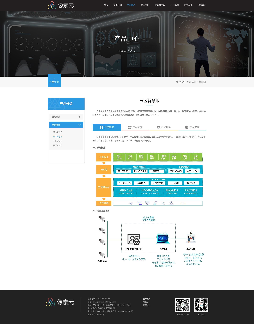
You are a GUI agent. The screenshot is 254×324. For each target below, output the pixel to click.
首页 (106, 5)
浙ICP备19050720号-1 (97, 311)
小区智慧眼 (57, 141)
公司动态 (174, 5)
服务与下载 (160, 5)
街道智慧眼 (57, 132)
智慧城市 (202, 82)
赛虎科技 (100, 314)
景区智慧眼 (57, 145)
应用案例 (145, 5)
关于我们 (117, 5)
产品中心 (131, 5)
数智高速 (56, 117)
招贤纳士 (188, 5)
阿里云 (146, 302)
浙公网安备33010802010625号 (120, 311)
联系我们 (202, 5)
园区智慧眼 (57, 137)
